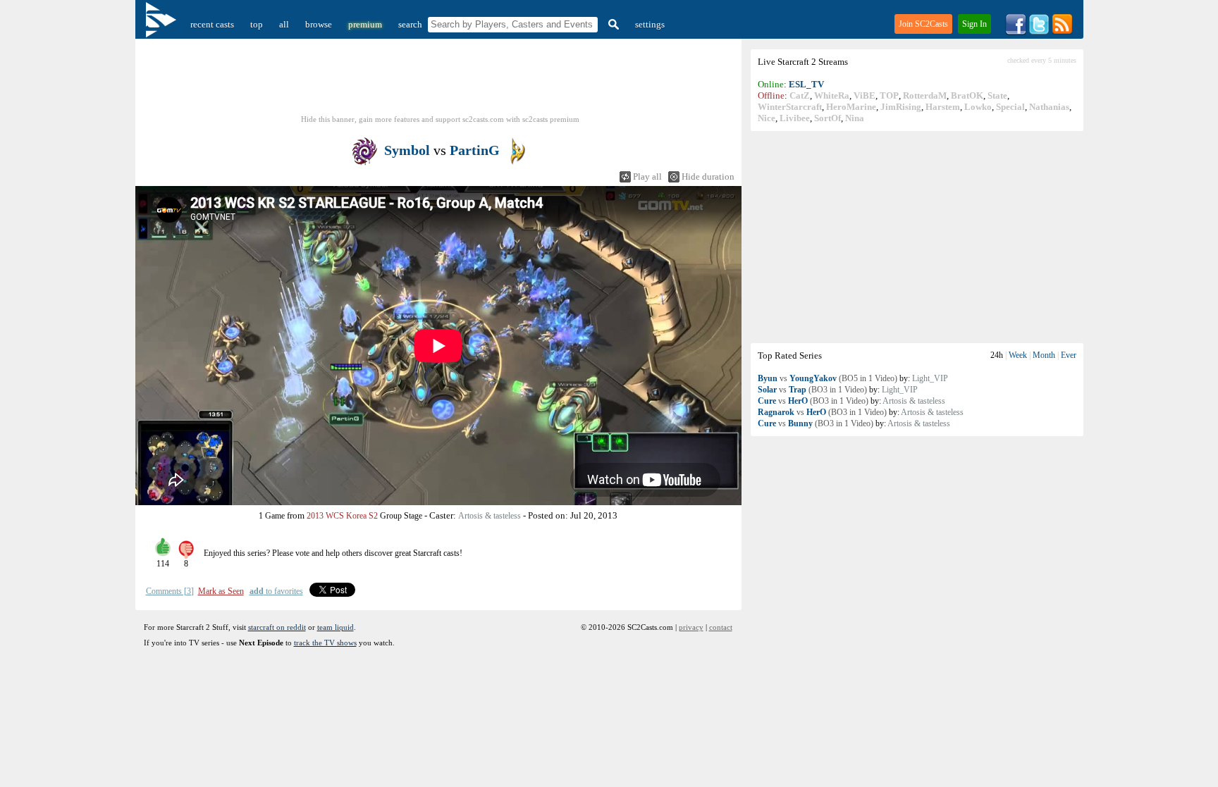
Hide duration (708, 176)
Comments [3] (170, 591)
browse (318, 24)
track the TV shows (325, 642)
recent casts (212, 24)
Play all (647, 176)
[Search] (612, 24)
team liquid (335, 627)
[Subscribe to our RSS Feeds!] (1062, 32)
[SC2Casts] (162, 24)
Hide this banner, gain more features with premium (440, 119)
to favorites (276, 591)
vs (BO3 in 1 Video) (812, 390)
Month (1044, 355)
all (284, 24)
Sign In (974, 24)
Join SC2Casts (923, 24)
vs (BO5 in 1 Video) (827, 378)
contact (720, 627)
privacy (691, 627)
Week (1018, 355)
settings (650, 24)
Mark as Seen (221, 591)
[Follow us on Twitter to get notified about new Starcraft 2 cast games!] (1039, 32)
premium (365, 24)
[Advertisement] (917, 236)
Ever (1068, 355)
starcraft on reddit (277, 627)
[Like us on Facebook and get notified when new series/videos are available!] (1015, 32)
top (256, 24)
